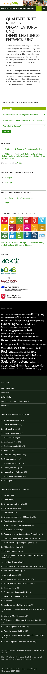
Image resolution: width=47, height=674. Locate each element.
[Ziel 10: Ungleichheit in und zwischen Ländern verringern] (27, 228)
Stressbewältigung (12, 365)
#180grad (8, 178)
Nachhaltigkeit (17, 347)
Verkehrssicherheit (19, 369)
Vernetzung (30, 368)
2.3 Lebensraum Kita (9, 512)
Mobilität (5, 348)
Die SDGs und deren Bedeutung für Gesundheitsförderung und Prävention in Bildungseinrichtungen (22, 244)
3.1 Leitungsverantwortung (11, 433)
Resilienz (7, 351)
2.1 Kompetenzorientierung (11, 420)
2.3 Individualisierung (9, 429)
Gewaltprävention (13, 336)
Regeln (38, 347)
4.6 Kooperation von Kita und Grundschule (17, 583)
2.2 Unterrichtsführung (9, 425)
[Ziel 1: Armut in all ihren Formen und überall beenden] (4, 220)
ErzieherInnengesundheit (10, 327)
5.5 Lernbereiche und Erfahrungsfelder (15, 605)
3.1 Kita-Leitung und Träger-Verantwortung (17, 525)
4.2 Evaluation (6, 450)
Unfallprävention (7, 369)
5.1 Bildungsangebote (9, 459)
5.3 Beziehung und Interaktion (12, 596)
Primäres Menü (44, 8)
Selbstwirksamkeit (8, 358)
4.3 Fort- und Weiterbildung (11, 570)
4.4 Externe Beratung (9, 575)
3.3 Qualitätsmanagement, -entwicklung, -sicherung (20, 538)
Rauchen (31, 348)
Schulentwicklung (19, 352)
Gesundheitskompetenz (9, 333)
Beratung (28, 314)
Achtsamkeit (6, 314)
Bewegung (37, 314)
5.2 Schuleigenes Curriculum (11, 463)
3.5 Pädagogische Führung (11, 547)
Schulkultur (7, 355)
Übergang (38, 369)
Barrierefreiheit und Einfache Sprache (15, 401)
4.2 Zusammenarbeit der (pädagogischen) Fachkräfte (21, 566)
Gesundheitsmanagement (25, 333)
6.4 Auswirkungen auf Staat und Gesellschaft (18, 642)
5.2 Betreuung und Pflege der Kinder (14, 592)
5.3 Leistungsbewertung (10, 468)
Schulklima (30, 351)
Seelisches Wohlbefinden (28, 355)
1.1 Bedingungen (7, 495)
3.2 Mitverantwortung (9, 438)
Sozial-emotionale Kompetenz (25, 358)
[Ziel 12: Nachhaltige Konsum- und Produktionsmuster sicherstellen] (41, 228)
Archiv (19, 163)
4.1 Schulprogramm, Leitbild (11, 446)
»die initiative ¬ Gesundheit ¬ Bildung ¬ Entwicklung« (18, 8)
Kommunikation (12, 340)
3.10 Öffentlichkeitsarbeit (11, 530)
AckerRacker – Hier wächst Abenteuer (19, 198)
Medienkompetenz (30, 344)
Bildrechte (5, 405)
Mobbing (42, 344)
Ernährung (8, 324)
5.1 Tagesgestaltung (8, 588)
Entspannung (22, 320)
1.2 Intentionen (7, 500)
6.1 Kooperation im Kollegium (12, 472)
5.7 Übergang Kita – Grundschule (13, 616)
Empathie (33, 317)
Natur (26, 348)
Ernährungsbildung (25, 324)
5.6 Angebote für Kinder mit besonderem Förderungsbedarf (23, 609)
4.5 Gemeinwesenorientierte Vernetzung (16, 579)
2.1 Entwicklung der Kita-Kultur (13, 504)
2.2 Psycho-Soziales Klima (11, 508)
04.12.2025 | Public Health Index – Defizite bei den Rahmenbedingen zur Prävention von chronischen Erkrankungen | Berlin (23, 156)
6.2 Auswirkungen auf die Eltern (13, 631)
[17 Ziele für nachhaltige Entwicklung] (41, 235)
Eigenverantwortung (9, 317)
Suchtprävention (34, 365)
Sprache (31, 362)
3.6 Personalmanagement (10, 551)
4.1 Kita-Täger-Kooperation (11, 562)
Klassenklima (32, 336)
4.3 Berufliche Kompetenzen (11, 455)
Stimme (36, 362)
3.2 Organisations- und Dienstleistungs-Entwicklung (20, 534)
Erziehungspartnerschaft (16, 330)
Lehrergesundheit (11, 344)
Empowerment (7, 320)
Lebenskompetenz (33, 340)
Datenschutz (6, 397)
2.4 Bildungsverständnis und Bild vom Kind (17, 517)
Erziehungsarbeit (25, 327)
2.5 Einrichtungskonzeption (11, 521)
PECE (7, 203)
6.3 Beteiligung (7, 480)
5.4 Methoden (6, 601)
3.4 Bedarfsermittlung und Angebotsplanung (17, 542)
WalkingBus (9, 182)
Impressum (5, 393)
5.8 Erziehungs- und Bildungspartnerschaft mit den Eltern (22, 620)
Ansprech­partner (7, 388)
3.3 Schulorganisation (9, 442)
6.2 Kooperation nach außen (11, 476)
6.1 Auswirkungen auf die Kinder (13, 626)
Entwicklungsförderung (36, 321)
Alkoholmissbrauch (18, 314)
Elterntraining (24, 317)
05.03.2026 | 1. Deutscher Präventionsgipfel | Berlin (24, 149)
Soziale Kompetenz (14, 361)
